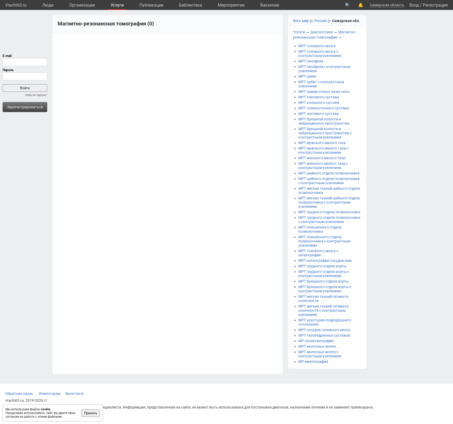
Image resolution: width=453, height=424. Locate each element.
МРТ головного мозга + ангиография (318, 253)
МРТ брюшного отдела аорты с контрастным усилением (324, 289)
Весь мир (301, 21)
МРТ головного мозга (317, 46)
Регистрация (435, 5)
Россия (320, 21)
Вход (414, 5)
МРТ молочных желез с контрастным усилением (319, 354)
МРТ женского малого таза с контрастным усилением (323, 165)
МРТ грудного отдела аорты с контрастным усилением (323, 273)
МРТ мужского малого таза (322, 143)
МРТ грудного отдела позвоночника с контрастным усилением (329, 219)
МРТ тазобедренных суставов (324, 335)
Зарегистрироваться (25, 107)
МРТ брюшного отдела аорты (323, 281)
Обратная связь (19, 393)
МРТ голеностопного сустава (323, 108)
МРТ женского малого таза (321, 158)
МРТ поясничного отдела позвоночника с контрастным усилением (324, 241)
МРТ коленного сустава (318, 102)
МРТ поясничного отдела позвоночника (320, 229)
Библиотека (190, 5)
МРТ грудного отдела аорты (322, 266)
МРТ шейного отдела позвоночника (329, 173)
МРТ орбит (307, 76)
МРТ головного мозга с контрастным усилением (319, 53)
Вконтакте (75, 393)
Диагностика (321, 32)
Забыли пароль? (36, 95)
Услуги (117, 5)
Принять (90, 413)
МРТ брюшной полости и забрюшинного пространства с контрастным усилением (325, 133)
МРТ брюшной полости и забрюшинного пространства (323, 121)
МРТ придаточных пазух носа (323, 91)
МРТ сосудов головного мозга (324, 330)
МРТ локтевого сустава (318, 114)
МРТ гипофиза (310, 61)
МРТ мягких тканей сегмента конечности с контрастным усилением (323, 310)
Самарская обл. (346, 21)
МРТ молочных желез (317, 346)
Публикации (151, 5)
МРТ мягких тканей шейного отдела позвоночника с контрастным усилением (329, 202)
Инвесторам (49, 393)
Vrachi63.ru (15, 5)
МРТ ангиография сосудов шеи (325, 260)
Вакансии (269, 5)
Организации (82, 5)
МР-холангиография (315, 341)
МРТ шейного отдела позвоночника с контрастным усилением (329, 181)
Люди (47, 5)
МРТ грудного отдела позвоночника (329, 212)
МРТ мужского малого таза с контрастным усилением (323, 150)
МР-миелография (313, 361)
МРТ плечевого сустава (318, 97)
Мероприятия (231, 5)
